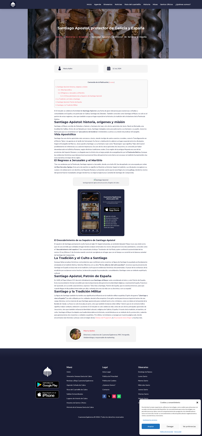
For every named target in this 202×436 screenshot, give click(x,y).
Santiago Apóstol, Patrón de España (69, 102)
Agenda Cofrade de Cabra (76, 385)
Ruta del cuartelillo (133, 4)
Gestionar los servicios (150, 420)
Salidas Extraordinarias (75, 394)
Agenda (97, 4)
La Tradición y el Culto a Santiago (68, 99)
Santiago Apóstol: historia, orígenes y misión (71, 87)
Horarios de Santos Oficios (76, 403)
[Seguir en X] (109, 396)
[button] (197, 402)
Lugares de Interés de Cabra (77, 398)
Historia (146, 4)
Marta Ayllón (67, 68)
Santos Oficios (166, 4)
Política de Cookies (109, 381)
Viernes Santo (143, 394)
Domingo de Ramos (145, 372)
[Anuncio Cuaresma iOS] (101, 235)
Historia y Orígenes (77, 37)
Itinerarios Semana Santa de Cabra (79, 376)
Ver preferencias (189, 426)
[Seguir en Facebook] (104, 396)
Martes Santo (143, 381)
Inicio (89, 4)
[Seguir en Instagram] (114, 396)
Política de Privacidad (110, 376)
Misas (155, 4)
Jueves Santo (143, 389)
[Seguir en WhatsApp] (119, 396)
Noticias (118, 4)
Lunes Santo (142, 376)
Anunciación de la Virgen (123, 318)
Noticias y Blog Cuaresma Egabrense (80, 381)
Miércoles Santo (144, 385)
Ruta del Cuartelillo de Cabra (77, 389)
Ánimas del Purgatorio (103, 318)
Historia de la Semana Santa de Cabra (80, 407)
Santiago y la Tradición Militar (67, 105)
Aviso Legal (177, 431)
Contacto (105, 389)
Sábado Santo (143, 398)
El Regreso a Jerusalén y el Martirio (71, 93)
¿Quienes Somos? (108, 385)
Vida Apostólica (65, 90)
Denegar (170, 426)
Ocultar (111, 82)
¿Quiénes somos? (183, 4)
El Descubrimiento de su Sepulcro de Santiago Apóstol (81, 96)
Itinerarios (108, 4)
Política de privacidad (166, 431)
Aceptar (151, 426)
